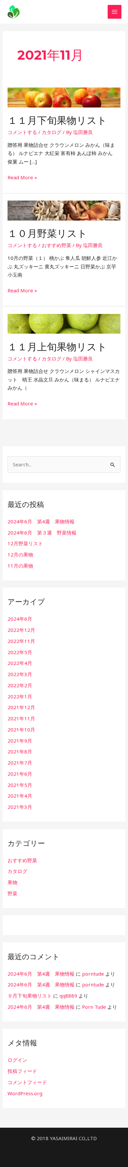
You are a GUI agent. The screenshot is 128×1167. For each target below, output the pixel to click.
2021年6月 (20, 773)
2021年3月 (20, 807)
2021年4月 (20, 795)
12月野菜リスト (25, 543)
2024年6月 (20, 618)
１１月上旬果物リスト (57, 347)
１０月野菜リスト (47, 233)
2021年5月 (20, 785)
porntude (93, 973)
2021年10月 (21, 729)
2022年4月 (20, 663)
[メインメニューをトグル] (115, 12)
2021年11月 (21, 718)
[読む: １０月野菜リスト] (64, 210)
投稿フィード (22, 1071)
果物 (12, 882)
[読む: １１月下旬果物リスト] (64, 96)
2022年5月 (20, 652)
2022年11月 (21, 641)
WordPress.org (25, 1093)
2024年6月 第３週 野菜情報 (42, 532)
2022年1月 (20, 696)
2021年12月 (21, 707)
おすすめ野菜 (56, 245)
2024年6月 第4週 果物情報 (41, 521)
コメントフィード (27, 1082)
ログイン (17, 1060)
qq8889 (68, 995)
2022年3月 (20, 674)
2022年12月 (21, 630)
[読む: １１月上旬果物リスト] (64, 323)
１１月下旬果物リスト (57, 120)
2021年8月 (20, 751)
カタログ (51, 132)
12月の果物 (20, 554)
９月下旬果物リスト (30, 995)
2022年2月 (20, 685)
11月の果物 (20, 565)
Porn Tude (94, 1006)
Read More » (22, 177)
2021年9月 (20, 740)
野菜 (12, 893)
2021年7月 (20, 762)
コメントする (22, 132)
